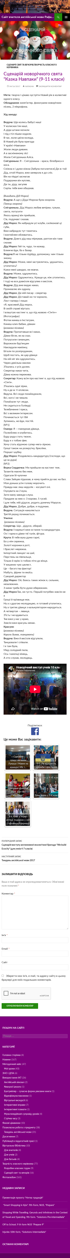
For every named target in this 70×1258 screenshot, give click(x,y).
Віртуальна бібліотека (13, 1146)
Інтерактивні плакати (15, 1109)
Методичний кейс (11, 1064)
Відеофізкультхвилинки (16, 1096)
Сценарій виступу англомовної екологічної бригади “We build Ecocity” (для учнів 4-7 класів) (34, 845)
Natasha (29, 86)
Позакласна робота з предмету (18, 1128)
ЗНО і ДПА (8, 1073)
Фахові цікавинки (11, 1123)
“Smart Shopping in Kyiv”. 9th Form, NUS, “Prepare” (28, 1205)
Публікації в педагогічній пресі (18, 1141)
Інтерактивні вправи (14, 1105)
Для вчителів (11, 1150)
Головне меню (66, 17)
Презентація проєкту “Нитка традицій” (22, 1198)
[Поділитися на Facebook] (35, 731)
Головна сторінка (11, 1055)
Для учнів (9, 1155)
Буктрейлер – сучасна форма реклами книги (27, 1091)
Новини (6, 1060)
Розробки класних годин (17, 1168)
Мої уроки (9, 1069)
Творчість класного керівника (17, 1164)
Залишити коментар (50, 86)
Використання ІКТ (11, 1078)
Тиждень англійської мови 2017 (18, 859)
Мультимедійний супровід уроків (21, 1114)
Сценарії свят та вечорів (20, 65)
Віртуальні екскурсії (14, 1100)
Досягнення (8, 1137)
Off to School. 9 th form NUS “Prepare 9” (23, 1225)
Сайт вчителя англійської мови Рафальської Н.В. (28, 17)
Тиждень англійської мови (17, 1132)
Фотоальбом (9, 1177)
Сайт (4, 962)
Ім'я (5, 935)
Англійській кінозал (14, 1082)
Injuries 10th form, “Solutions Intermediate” (24, 1232)
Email (6, 949)
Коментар (8, 893)
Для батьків (10, 1159)
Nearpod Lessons (12, 1087)
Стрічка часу (10, 1118)
